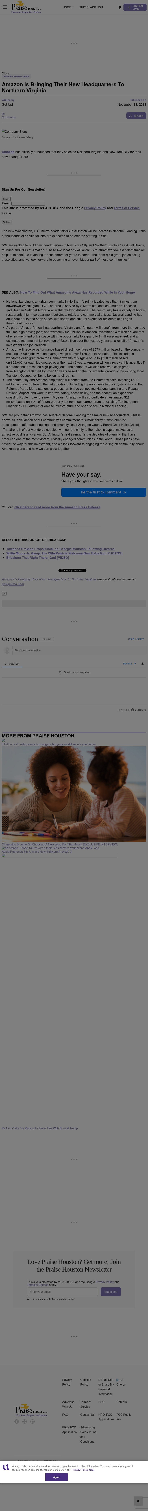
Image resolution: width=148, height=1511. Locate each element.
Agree (56, 1477)
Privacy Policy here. (83, 1469)
